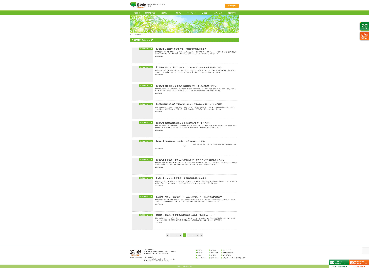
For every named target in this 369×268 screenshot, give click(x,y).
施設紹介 (200, 253)
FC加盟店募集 (227, 255)
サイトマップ (227, 250)
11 (188, 235)
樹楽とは (200, 250)
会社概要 (213, 255)
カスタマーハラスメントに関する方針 (234, 258)
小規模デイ (200, 255)
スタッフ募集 (215, 253)
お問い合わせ (215, 258)
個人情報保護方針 (228, 253)
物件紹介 (213, 250)
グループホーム (202, 258)
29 (197, 235)
